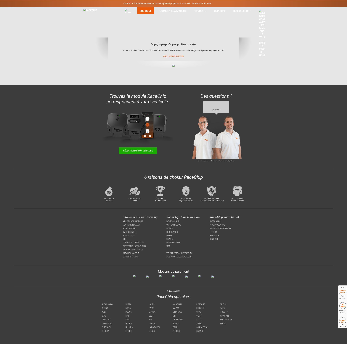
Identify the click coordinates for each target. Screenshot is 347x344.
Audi (104, 312)
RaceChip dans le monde (183, 217)
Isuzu (151, 304)
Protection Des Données (135, 246)
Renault (200, 308)
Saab (198, 312)
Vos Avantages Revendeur (178, 257)
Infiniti (129, 331)
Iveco (151, 308)
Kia (150, 320)
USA (168, 246)
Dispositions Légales (133, 250)
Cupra (128, 304)
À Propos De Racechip (133, 221)
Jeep (151, 316)
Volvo (223, 323)
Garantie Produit (131, 257)
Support (219, 11)
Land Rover (154, 327)
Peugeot (177, 331)
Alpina (105, 308)
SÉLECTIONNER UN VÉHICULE (138, 150)
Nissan (176, 323)
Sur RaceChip (241, 11)
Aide (124, 239)
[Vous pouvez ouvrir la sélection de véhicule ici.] (128, 35)
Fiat (127, 316)
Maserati (177, 304)
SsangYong (202, 327)
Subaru (199, 331)
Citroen (105, 331)
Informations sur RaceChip (140, 217)
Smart (199, 323)
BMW (104, 316)
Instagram (215, 221)
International (173, 243)
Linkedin (214, 239)
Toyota (224, 312)
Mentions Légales (131, 225)
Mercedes (177, 312)
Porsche (200, 304)
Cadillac (106, 320)
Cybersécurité (130, 232)
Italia (169, 235)
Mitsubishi (178, 320)
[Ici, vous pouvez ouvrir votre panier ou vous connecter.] (262, 33)
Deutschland (172, 221)
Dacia (128, 308)
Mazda (176, 308)
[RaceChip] (83, 8)
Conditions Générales (133, 243)
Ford (128, 320)
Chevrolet (107, 323)
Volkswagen (226, 320)
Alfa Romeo (107, 304)
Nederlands (172, 232)
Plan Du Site (128, 235)
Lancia (152, 323)
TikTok (213, 232)
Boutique (146, 11)
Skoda (199, 320)
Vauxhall (224, 316)
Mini (174, 316)
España (169, 239)
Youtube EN (215, 225)
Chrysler (106, 327)
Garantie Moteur (131, 253)
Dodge (128, 312)
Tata (222, 308)
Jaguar (152, 312)
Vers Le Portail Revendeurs (179, 253)
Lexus (152, 331)
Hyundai (129, 327)
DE (223, 225)
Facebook (214, 235)
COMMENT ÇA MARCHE (173, 11)
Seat (198, 316)
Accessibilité (129, 228)
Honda (129, 323)
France (169, 228)
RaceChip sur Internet (224, 217)
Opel (175, 327)
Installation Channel (220, 228)
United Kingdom (173, 225)
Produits (200, 11)
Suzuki (223, 304)
